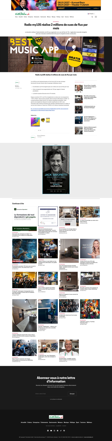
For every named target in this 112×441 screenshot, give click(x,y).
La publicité (58, 425)
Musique (53, 16)
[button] (91, 14)
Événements (36, 16)
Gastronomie (43, 16)
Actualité (21, 16)
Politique (58, 16)
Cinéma (25, 16)
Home (16, 16)
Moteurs (49, 16)
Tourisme (67, 16)
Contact (64, 425)
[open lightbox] (35, 121)
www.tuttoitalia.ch (88, 437)
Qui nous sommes (50, 425)
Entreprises (30, 16)
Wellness (72, 16)
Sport (62, 16)
